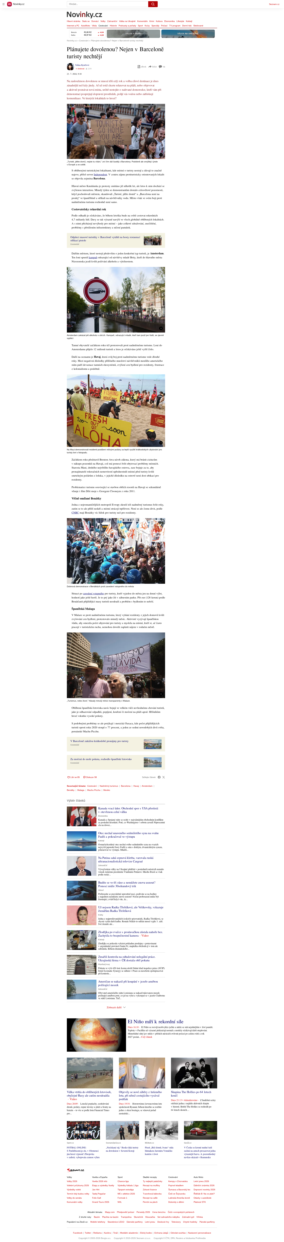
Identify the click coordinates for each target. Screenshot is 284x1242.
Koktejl (189, 21)
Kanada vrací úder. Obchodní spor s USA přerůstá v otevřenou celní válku (128, 810)
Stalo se (86, 21)
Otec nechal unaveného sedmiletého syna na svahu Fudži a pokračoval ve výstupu (128, 835)
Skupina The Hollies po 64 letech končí (191, 1093)
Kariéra (107, 1233)
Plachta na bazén (110, 1217)
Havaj (136, 786)
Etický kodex (146, 1233)
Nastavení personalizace (199, 1233)
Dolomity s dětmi (176, 1202)
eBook (143, 66)
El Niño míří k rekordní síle (155, 1021)
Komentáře (142, 21)
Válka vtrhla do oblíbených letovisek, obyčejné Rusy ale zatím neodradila (89, 1093)
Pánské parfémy (207, 1222)
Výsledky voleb (74, 1189)
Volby (102, 21)
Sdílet (154, 66)
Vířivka (199, 1217)
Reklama (97, 1233)
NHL (120, 1202)
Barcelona (125, 786)
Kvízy (147, 25)
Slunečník (138, 1217)
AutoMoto (85, 25)
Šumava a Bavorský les (179, 1189)
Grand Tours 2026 (100, 1202)
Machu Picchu (93, 790)
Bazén (97, 1217)
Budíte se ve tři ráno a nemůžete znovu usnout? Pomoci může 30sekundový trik (126, 884)
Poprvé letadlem (176, 1185)
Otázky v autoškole (202, 1198)
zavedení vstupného (93, 593)
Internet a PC (73, 25)
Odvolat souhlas (178, 1233)
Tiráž (115, 1233)
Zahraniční (112, 21)
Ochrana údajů (161, 1233)
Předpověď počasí (125, 1212)
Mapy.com (110, 1212)
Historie (113, 25)
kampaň (93, 257)
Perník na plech (150, 1202)
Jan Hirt (95, 1189)
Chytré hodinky (190, 1222)
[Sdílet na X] (163, 777)
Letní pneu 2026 (201, 1181)
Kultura (159, 21)
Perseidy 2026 (143, 1212)
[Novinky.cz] (84, 15)
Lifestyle (180, 21)
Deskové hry (163, 1222)
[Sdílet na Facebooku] (159, 777)
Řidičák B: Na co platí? (204, 1194)
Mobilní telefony (97, 1222)
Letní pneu (150, 1222)
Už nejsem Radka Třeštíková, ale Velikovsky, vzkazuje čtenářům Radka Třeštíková (130, 909)
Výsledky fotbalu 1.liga (128, 1185)
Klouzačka (150, 1217)
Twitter (88, 1233)
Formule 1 (122, 1198)
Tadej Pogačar (99, 1194)
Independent (100, 174)
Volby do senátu (74, 1198)
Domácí (95, 21)
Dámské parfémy (135, 1222)
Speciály (155, 25)
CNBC (75, 512)
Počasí (164, 25)
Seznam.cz (274, 4)
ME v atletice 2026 (126, 1194)
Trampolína (126, 1217)
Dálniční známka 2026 (204, 1185)
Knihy (100, 915)
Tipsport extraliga (126, 1189)
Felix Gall (96, 1198)
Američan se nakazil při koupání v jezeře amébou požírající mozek (128, 983)
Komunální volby (74, 1202)
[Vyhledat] (153, 4)
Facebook (77, 1233)
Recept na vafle (150, 1198)
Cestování (103, 25)
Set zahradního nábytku (168, 1217)
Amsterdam (147, 786)
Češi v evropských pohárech (181, 1212)
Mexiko (106, 790)
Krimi (151, 21)
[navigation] (3, 4)
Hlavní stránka (73, 21)
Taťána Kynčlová (82, 65)
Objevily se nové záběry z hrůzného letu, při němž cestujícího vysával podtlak (140, 1095)
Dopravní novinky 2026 (204, 1189)
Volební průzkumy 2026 (78, 1185)
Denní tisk (187, 25)
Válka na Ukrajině (127, 21)
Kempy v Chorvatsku (178, 1181)
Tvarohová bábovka (152, 1194)
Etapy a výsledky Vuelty (103, 1185)
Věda (94, 25)
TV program (174, 25)
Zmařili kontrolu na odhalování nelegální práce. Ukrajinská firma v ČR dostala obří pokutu (126, 958)
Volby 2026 (72, 1181)
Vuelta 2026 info (99, 1181)
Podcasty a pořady (127, 25)
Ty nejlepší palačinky (152, 1181)
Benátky (70, 790)
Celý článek (146, 1036)
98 (164, 66)
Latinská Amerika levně (179, 1198)
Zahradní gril (188, 1217)
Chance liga (123, 1181)
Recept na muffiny (151, 1185)
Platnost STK (200, 1202)
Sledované (198, 25)
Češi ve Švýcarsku (176, 1194)
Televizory (176, 1222)
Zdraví (101, 890)
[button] (116, 131)
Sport (140, 25)
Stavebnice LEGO (116, 1222)
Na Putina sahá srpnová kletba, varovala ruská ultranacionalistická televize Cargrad (125, 859)
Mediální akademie (129, 1233)
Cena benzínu (159, 1212)
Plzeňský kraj (104, 964)
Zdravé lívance (150, 1189)
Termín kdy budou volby (78, 1194)
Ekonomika (169, 21)
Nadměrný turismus (109, 786)
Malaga (80, 790)
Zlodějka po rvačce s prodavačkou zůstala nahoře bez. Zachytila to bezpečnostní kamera (130, 933)
